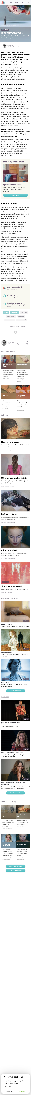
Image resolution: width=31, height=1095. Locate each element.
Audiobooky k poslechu (10, 598)
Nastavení (9, 1091)
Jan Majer (11, 45)
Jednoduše (5, 682)
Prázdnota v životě (21, 396)
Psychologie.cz (3, 2)
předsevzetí (14, 312)
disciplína (24, 312)
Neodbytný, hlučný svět (6, 845)
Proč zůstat (6, 395)
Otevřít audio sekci (15, 690)
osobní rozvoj (9, 320)
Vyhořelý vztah (22, 365)
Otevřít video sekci (15, 793)
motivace (21, 316)
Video (22, 2)
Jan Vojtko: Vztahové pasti (11, 723)
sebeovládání (11, 316)
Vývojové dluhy (6, 652)
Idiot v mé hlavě (9, 550)
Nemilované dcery (10, 441)
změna (6, 312)
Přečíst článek (16, 195)
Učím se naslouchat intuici (14, 478)
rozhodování (21, 320)
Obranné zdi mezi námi (8, 815)
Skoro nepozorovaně (11, 586)
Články (10, 2)
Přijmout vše (21, 1091)
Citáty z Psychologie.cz (15, 870)
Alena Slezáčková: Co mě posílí (12, 753)
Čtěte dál (4, 415)
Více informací (7, 1086)
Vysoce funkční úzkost (12, 184)
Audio (16, 2)
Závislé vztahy (6, 624)
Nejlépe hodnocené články (15, 866)
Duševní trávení (9, 514)
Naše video (5, 697)
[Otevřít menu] (28, 2)
